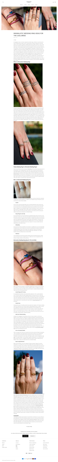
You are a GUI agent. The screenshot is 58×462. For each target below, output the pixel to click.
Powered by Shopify (13, 460)
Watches (3, 442)
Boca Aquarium (18, 444)
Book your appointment (32, 442)
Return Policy (45, 444)
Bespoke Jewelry (31, 450)
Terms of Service (45, 448)
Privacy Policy (45, 447)
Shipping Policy (45, 445)
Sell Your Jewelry (31, 447)
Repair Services (31, 448)
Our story (17, 442)
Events (17, 447)
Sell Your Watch (31, 445)
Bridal (3, 445)
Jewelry (3, 444)
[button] (3, 2)
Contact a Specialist (32, 444)
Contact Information (46, 442)
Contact (17, 448)
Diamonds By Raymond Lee (7, 460)
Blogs (16, 445)
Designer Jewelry (4, 447)
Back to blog (29, 426)
